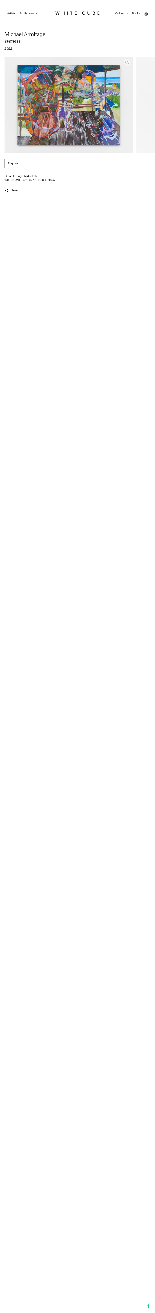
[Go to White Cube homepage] (77, 13)
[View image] (127, 62)
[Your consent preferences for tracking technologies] (148, 1306)
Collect (120, 13)
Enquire (13, 163)
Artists (11, 13)
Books (136, 13)
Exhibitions (26, 13)
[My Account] (146, 14)
